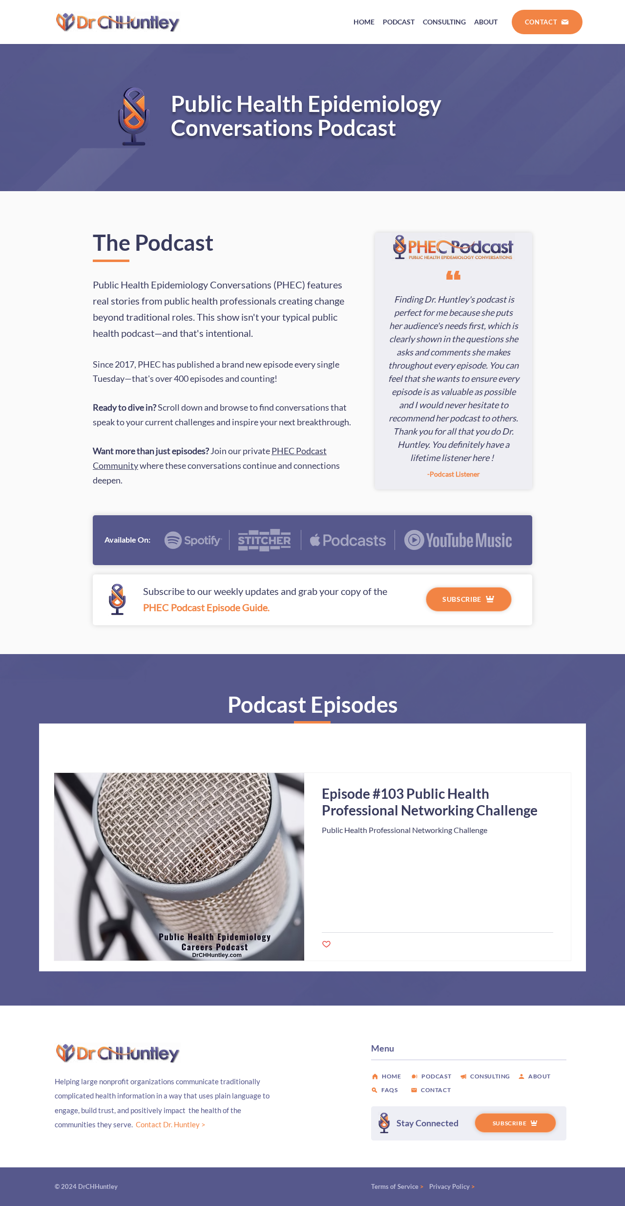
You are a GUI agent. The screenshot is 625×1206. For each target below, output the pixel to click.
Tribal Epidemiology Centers (143, 743)
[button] (558, 744)
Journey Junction (231, 743)
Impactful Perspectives (403, 743)
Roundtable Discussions (313, 743)
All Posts (67, 743)
